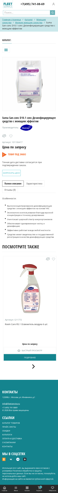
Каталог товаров (11, 423)
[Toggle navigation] (6, 50)
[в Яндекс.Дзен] (24, 460)
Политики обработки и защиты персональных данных (22, 472)
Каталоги (7, 434)
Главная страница (11, 19)
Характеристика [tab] (34, 183)
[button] (10, 136)
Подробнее (30, 357)
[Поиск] (52, 12)
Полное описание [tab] (12, 183)
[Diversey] (26, 127)
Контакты (7, 446)
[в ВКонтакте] (10, 460)
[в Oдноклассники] (4, 460)
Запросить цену (11, 173)
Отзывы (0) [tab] (10, 189)
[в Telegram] (17, 460)
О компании (9, 442)
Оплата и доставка (12, 438)
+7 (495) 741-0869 (9, 407)
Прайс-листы (9, 426)
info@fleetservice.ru (11, 403)
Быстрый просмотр (32, 350)
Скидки (6, 430)
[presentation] (32, 366)
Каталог (29, 19)
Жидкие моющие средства (28, 22)
